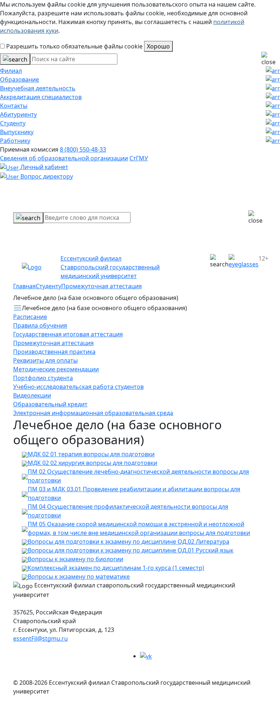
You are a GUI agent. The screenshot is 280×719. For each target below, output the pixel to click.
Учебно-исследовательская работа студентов (78, 387)
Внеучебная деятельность (37, 88)
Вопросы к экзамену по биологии (75, 559)
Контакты (13, 106)
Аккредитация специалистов (41, 97)
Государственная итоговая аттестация (68, 334)
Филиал (11, 71)
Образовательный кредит (50, 404)
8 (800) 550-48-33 (83, 149)
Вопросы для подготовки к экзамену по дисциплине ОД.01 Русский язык (130, 550)
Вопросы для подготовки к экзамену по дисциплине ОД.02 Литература (128, 542)
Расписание (30, 317)
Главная (24, 286)
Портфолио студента (43, 378)
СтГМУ (138, 158)
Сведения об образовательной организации (64, 158)
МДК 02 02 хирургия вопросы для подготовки (92, 463)
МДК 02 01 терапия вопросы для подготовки (91, 454)
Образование (19, 79)
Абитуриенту (18, 114)
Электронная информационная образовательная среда (93, 413)
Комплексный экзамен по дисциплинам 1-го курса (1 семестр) (116, 568)
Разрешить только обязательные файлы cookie (74, 46)
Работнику (15, 141)
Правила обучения (40, 325)
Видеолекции (32, 395)
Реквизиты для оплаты (45, 360)
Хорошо (158, 46)
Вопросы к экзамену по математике (79, 577)
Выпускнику (17, 132)
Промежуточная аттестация (101, 286)
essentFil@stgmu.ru (40, 638)
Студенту (13, 123)
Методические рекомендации (56, 369)
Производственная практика (54, 352)
